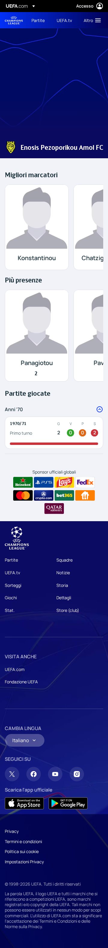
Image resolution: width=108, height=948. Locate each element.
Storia (62, 585)
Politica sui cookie (22, 851)
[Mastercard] (23, 495)
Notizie (63, 572)
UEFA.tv (12, 572)
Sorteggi (13, 585)
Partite (11, 560)
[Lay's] (64, 482)
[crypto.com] (43, 495)
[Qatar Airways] (54, 508)
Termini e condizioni (23, 841)
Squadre (64, 560)
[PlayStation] (43, 482)
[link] (38, 20)
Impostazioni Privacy (24, 862)
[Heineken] (23, 482)
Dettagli (63, 597)
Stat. (10, 610)
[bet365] (64, 495)
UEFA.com (15, 669)
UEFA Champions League (14, 20)
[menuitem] (39, 20)
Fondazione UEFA (21, 682)
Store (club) (67, 610)
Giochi (11, 597)
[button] (91, 20)
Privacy (12, 831)
